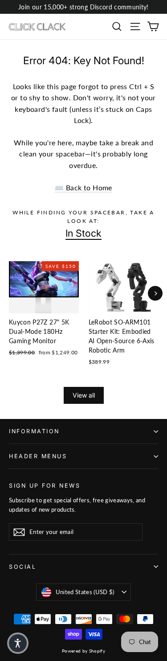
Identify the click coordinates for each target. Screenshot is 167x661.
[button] (18, 643)
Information (34, 431)
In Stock (83, 233)
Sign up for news (44, 485)
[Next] (155, 293)
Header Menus (38, 456)
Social (22, 566)
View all (84, 395)
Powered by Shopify (83, 650)
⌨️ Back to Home (83, 187)
